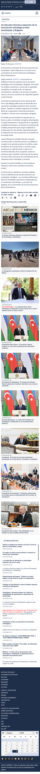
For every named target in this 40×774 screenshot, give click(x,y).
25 (11, 751)
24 (6, 751)
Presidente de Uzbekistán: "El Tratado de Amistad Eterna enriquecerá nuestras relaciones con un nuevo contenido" (20, 384)
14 (27, 745)
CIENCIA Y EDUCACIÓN (8, 690)
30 (37, 751)
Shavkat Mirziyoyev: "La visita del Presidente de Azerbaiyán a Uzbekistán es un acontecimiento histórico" (18, 421)
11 (11, 745)
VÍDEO (3, 703)
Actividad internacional (10, 713)
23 (37, 748)
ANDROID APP (5, 726)
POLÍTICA (5, 19)
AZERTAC (17, 64)
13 (22, 745)
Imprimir (16, 33)
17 (6, 748)
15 (32, 745)
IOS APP (3, 729)
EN (6, 7)
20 (22, 748)
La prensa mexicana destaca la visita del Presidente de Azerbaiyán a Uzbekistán (19, 236)
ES (13, 7)
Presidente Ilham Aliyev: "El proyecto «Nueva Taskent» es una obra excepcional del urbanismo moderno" (18, 346)
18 (11, 748)
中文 (21, 7)
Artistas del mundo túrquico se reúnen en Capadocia (20, 630)
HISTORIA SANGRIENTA (8, 698)
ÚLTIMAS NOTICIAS (11, 541)
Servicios (4, 716)
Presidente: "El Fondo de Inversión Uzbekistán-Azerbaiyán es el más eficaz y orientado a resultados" (20, 458)
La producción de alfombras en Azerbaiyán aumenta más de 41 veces (17, 561)
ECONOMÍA (4, 679)
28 (27, 751)
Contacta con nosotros (10, 708)
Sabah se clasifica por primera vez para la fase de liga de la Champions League (19, 545)
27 (22, 751)
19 (17, 748)
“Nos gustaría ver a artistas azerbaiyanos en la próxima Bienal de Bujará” (20, 613)
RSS (2, 724)
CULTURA (4, 687)
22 (32, 748)
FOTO (3, 705)
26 (17, 751)
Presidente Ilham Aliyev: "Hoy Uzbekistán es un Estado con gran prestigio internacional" (17, 532)
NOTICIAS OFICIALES (7, 672)
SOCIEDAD (4, 684)
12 (17, 745)
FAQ (2, 721)
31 (6, 754)
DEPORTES (4, 693)
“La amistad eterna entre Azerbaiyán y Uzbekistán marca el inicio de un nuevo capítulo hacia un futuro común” (19, 308)
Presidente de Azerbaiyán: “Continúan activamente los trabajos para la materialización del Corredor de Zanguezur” (19, 495)
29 (32, 751)
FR (11, 7)
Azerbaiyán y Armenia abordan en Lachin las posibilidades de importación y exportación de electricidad (18, 594)
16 (37, 745)
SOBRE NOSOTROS (7, 711)
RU (4, 7)
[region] (21, 604)
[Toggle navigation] (36, 13)
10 (6, 745)
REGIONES (4, 682)
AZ (2, 7)
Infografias (5, 700)
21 (27, 748)
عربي (17, 7)
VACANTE (4, 718)
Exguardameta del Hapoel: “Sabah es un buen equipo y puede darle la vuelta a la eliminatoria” (19, 577)
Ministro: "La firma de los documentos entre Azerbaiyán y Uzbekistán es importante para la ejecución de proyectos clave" (18, 653)
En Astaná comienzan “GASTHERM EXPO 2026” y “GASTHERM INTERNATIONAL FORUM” (19, 637)
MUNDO (3, 695)
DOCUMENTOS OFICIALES (9, 675)
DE (9, 7)
